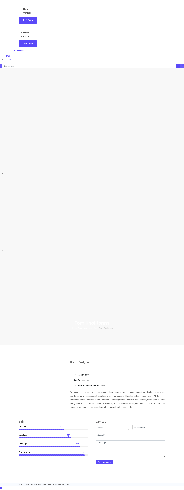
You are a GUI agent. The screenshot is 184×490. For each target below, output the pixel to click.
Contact (27, 13)
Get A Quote (27, 20)
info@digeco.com (81, 380)
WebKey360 (63, 484)
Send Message (104, 462)
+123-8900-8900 (81, 375)
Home (26, 9)
